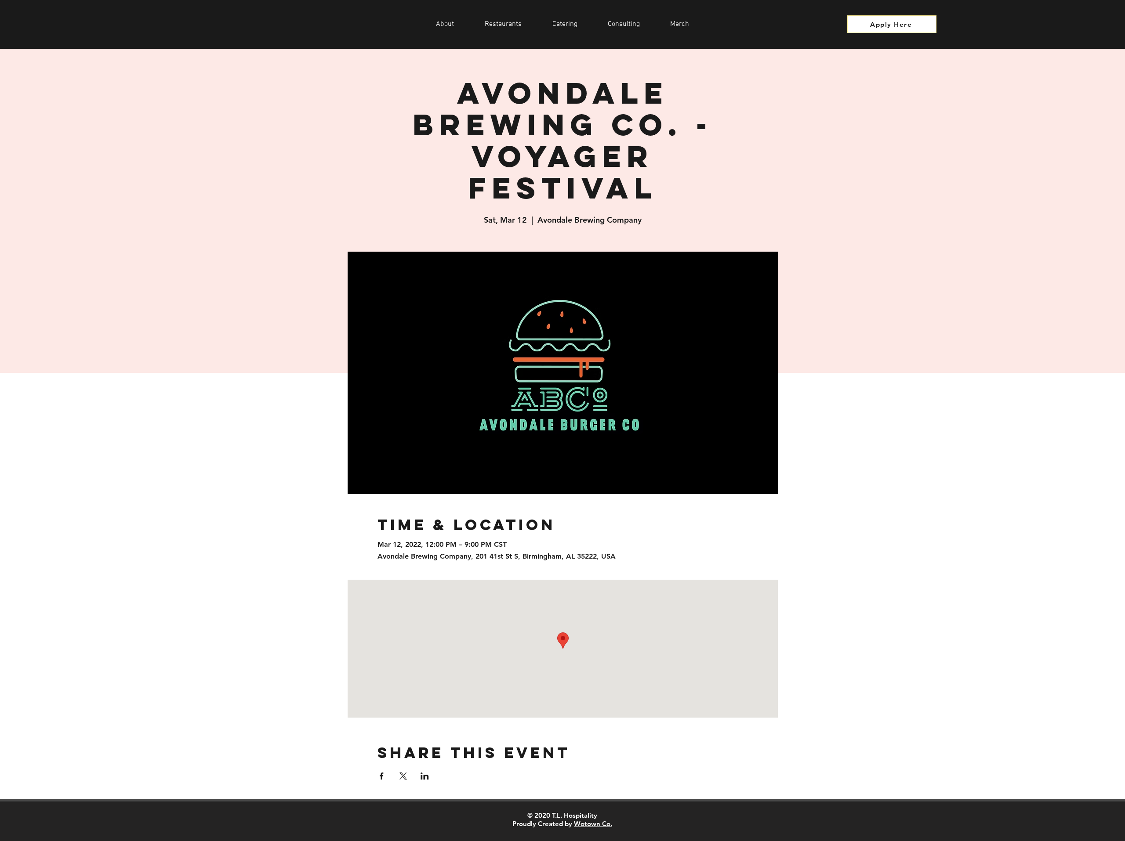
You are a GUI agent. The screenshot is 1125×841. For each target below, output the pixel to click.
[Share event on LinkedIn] (425, 776)
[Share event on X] (403, 776)
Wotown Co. (593, 823)
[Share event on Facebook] (381, 776)
